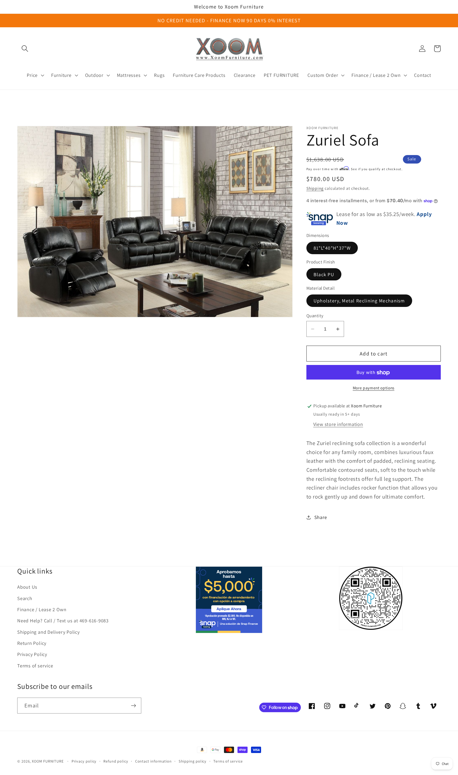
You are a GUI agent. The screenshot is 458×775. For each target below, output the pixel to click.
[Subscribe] (133, 706)
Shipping (315, 188)
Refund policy (115, 761)
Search (24, 598)
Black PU (324, 274)
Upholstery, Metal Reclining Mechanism (359, 301)
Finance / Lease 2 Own (41, 609)
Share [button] (320, 517)
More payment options (373, 388)
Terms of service (35, 665)
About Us (27, 587)
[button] (24, 48)
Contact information (153, 761)
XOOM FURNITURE (48, 761)
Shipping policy (193, 761)
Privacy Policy (32, 654)
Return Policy (31, 643)
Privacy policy (84, 761)
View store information (338, 424)
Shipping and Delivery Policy (48, 632)
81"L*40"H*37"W (332, 248)
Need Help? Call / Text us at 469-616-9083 (63, 620)
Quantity (315, 316)
